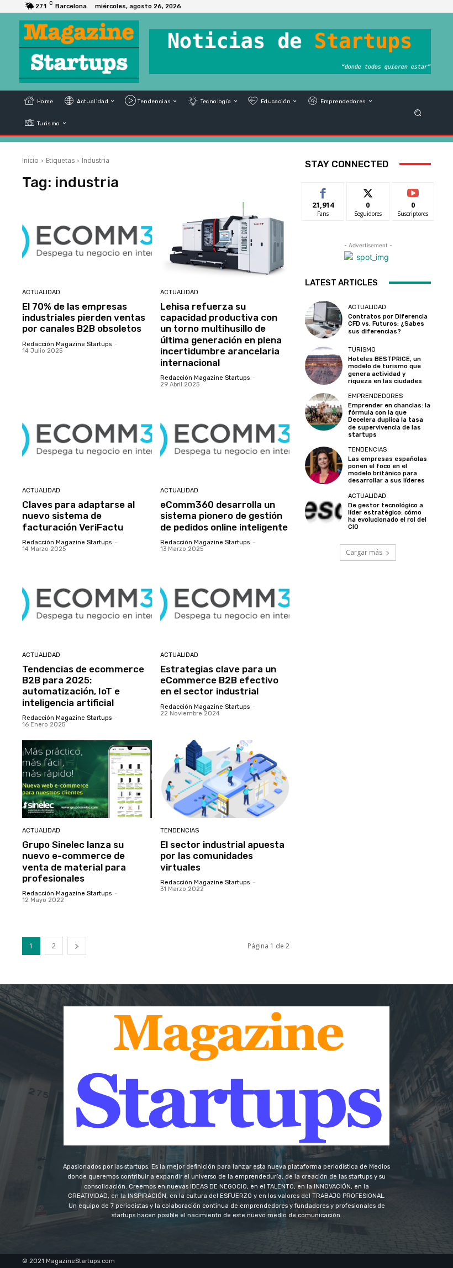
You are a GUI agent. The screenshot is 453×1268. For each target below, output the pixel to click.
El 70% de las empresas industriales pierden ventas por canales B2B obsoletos (83, 318)
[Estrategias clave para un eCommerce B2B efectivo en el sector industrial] (225, 604)
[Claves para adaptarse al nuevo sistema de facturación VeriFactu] (87, 439)
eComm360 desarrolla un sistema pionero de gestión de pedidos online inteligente (224, 516)
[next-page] (76, 946)
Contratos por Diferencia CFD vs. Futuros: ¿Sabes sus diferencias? (388, 324)
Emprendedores (375, 396)
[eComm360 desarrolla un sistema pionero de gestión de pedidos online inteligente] (225, 439)
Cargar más (364, 552)
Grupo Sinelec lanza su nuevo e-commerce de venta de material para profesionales (74, 861)
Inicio (30, 160)
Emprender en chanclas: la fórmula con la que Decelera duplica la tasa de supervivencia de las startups (389, 420)
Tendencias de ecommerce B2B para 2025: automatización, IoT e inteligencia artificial (83, 686)
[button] (418, 112)
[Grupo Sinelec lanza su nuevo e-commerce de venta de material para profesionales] (87, 779)
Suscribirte (413, 191)
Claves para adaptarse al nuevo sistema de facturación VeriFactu (78, 516)
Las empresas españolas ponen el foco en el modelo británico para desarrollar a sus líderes (387, 470)
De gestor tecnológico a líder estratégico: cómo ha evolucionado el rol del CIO (387, 516)
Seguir (368, 191)
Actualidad (41, 292)
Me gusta (323, 191)
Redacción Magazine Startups (67, 344)
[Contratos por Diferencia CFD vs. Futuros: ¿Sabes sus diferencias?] (324, 319)
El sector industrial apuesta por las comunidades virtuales (222, 856)
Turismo (362, 350)
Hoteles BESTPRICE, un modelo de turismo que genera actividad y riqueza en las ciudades (385, 370)
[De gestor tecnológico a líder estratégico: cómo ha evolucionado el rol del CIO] (324, 511)
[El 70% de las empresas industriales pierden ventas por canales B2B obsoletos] (87, 241)
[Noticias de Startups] (79, 51)
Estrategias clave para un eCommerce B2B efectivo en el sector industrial (219, 680)
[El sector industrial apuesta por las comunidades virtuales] (225, 779)
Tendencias (179, 830)
